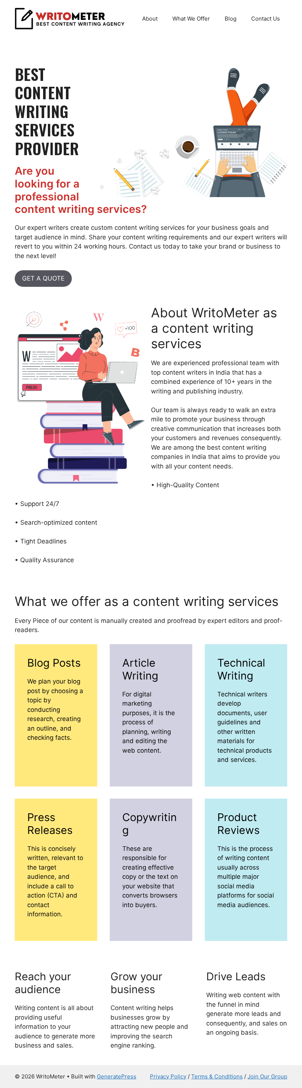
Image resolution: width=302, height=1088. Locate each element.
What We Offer (191, 18)
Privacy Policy (168, 1076)
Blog (230, 18)
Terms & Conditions (217, 1076)
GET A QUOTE (43, 278)
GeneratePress (116, 1076)
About (150, 18)
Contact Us (265, 18)
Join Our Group (267, 1076)
